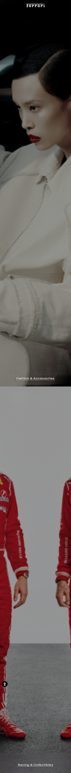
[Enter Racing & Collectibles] (35, 579)
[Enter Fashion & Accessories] (35, 193)
